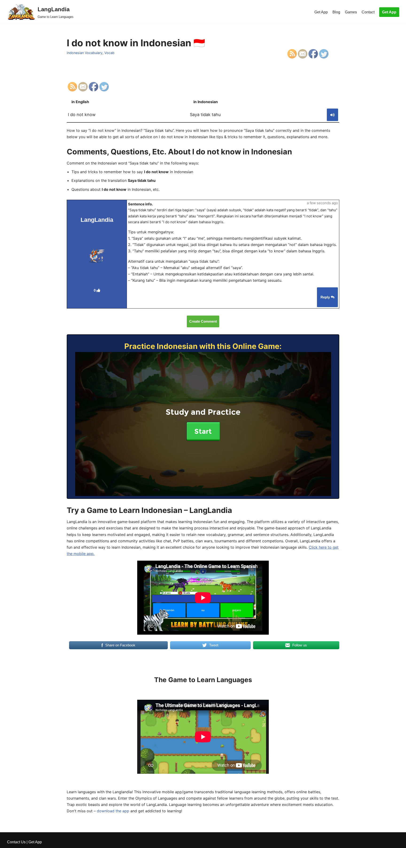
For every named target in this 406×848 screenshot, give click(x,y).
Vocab (109, 53)
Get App (321, 12)
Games (351, 12)
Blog (336, 12)
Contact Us (16, 842)
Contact (368, 12)
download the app (113, 811)
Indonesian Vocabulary (84, 53)
